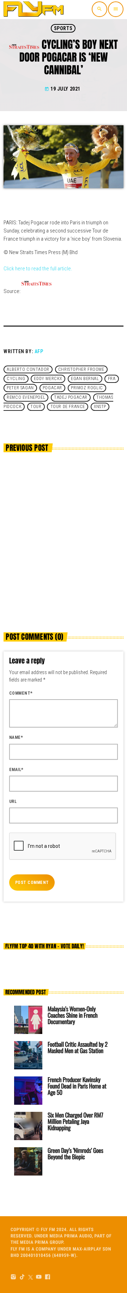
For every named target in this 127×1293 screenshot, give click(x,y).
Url (13, 801)
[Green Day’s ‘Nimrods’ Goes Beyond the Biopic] (28, 1161)
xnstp (100, 406)
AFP (39, 351)
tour (35, 406)
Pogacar (52, 388)
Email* (16, 769)
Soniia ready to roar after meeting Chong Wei (56, 565)
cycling (16, 378)
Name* (16, 737)
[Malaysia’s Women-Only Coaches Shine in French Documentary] (28, 1020)
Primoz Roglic (87, 388)
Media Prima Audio (70, 1236)
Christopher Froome (81, 369)
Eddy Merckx (48, 378)
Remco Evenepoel (26, 397)
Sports (63, 28)
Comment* (21, 693)
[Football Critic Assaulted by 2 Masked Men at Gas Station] (28, 1055)
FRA (112, 378)
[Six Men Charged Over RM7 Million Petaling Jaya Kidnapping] (28, 1126)
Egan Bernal (85, 378)
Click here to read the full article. (38, 268)
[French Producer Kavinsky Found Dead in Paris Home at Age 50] (28, 1090)
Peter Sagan (20, 388)
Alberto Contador (28, 369)
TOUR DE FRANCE (67, 406)
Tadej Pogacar (70, 397)
